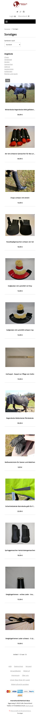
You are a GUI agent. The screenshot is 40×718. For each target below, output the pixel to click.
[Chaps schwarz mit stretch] (20, 181)
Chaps (6, 57)
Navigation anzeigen (6, 21)
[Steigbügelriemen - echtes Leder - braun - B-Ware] (20, 577)
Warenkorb (23, 16)
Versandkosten (15, 671)
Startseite (7, 29)
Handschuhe (8, 69)
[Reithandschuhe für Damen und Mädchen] (20, 445)
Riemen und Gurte (11, 74)
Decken (7, 62)
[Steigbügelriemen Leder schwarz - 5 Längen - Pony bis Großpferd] (20, 621)
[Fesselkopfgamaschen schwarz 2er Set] (20, 225)
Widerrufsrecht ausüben (20, 684)
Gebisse (7, 67)
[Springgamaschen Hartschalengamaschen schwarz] (20, 533)
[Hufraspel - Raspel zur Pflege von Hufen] (20, 357)
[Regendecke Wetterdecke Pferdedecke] (20, 401)
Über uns (25, 675)
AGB (10, 666)
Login (11, 16)
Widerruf (26, 671)
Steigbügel (8, 60)
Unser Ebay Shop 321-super (20, 680)
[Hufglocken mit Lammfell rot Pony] (20, 269)
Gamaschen (8, 64)
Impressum (15, 675)
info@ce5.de (29, 706)
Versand (28, 666)
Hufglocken (8, 71)
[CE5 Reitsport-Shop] (20, 7)
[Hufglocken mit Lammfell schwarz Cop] (20, 313)
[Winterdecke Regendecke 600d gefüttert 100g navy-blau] (20, 92)
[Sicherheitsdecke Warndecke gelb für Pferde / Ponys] (20, 489)
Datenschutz (18, 666)
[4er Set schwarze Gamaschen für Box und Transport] (20, 137)
